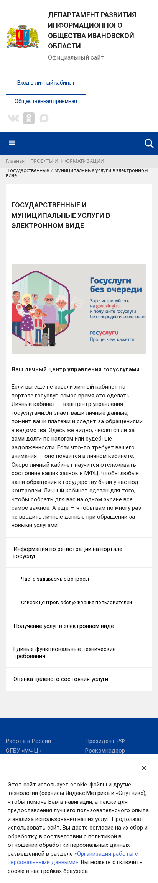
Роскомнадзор (105, 750)
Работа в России (28, 741)
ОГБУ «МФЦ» (23, 750)
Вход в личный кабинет (46, 83)
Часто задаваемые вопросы (55, 579)
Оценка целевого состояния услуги (60, 679)
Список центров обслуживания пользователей (76, 602)
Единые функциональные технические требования (64, 652)
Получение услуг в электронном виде (63, 626)
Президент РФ (105, 741)
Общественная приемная (46, 101)
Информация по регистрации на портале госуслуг (67, 552)
